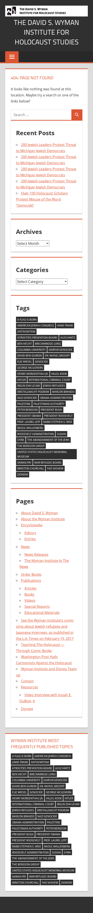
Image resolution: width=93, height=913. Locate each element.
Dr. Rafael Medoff (57, 355)
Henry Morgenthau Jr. (32, 374)
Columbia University (31, 350)
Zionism (22, 474)
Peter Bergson (27, 410)
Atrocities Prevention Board (37, 337)
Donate (27, 708)
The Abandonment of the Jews (48, 440)
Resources (29, 687)
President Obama (29, 416)
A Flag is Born (27, 319)
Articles (30, 588)
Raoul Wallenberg (30, 428)
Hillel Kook (59, 374)
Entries (30, 539)
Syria (20, 440)
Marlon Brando (63, 392)
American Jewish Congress (35, 325)
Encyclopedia (31, 525)
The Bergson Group (31, 446)
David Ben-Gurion (29, 355)
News (25, 546)
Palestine (23, 404)
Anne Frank (65, 325)
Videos (29, 600)
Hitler (21, 380)
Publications (31, 580)
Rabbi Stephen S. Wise (57, 422)
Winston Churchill (30, 468)
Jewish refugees (54, 386)
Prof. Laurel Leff (28, 422)
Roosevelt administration (35, 434)
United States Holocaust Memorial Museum (42, 454)
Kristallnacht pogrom (33, 392)
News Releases (36, 554)
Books (29, 594)
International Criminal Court (50, 380)
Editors (30, 532)
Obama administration (56, 398)
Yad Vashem (55, 468)
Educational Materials (42, 612)
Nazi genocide (27, 398)
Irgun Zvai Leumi (28, 386)
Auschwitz (67, 337)
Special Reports (37, 606)
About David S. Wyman (39, 513)
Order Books (31, 574)
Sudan (61, 434)
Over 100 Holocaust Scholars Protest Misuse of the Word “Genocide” (42, 199)
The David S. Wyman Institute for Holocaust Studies (46, 32)
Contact (27, 681)
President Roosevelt (58, 416)
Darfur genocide (60, 350)
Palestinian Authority (49, 404)
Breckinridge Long (48, 343)
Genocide (41, 361)
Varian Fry (24, 462)
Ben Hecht (24, 343)
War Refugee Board (47, 462)
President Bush (51, 410)
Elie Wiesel (24, 361)
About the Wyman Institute (43, 519)
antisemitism (26, 331)
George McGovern (30, 368)
